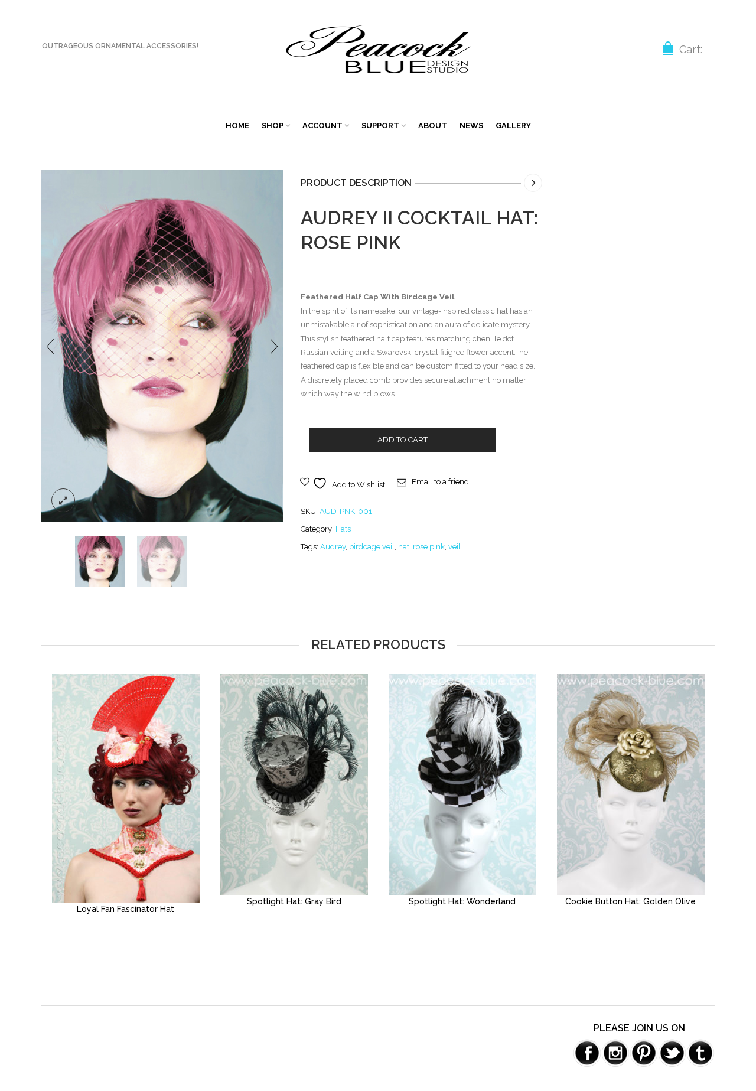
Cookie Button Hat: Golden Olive (630, 901)
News (471, 125)
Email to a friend (440, 481)
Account (322, 125)
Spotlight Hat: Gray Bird (294, 901)
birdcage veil (372, 546)
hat (403, 546)
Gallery (513, 125)
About (432, 125)
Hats (343, 529)
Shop (273, 125)
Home (237, 125)
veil (454, 546)
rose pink (429, 546)
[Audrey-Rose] (162, 345)
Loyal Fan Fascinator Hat (125, 909)
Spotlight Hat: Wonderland (462, 901)
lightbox (63, 500)
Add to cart (402, 439)
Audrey (333, 546)
